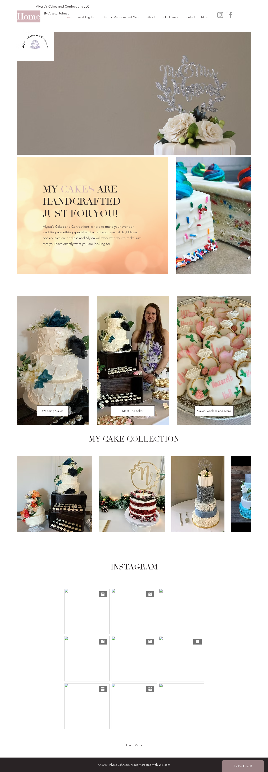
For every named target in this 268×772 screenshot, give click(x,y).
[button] (54, 494)
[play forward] (246, 494)
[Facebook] (230, 15)
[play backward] (22, 494)
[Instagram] (220, 15)
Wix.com (164, 765)
